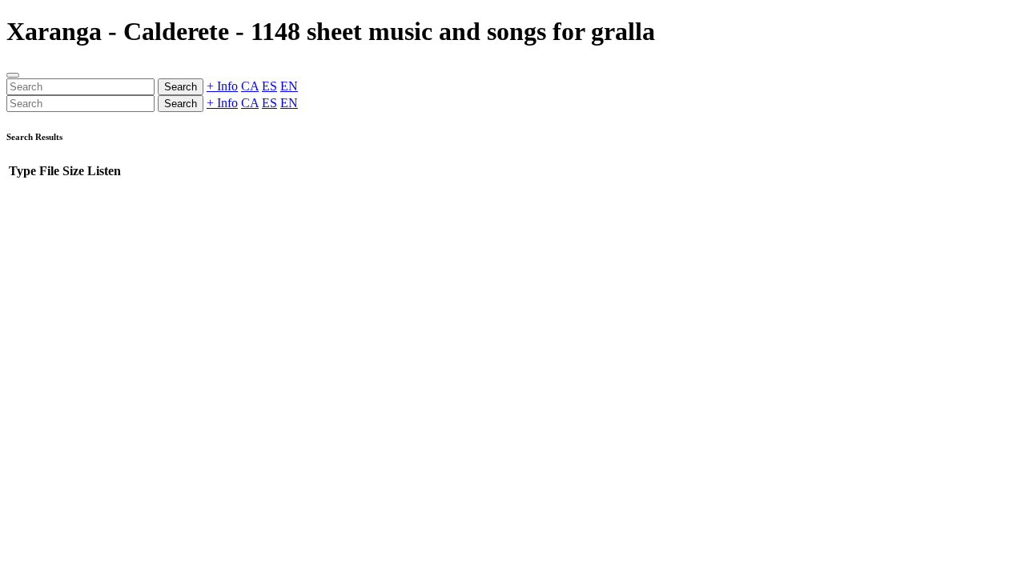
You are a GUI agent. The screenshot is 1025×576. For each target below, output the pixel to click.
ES (269, 86)
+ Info (222, 86)
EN (289, 86)
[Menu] (12, 75)
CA (250, 86)
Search (180, 87)
